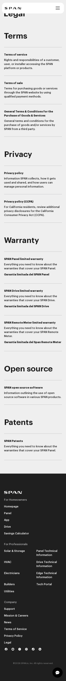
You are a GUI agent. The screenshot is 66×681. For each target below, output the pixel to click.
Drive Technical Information (46, 564)
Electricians (12, 573)
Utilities (9, 591)
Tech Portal (44, 584)
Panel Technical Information (46, 553)
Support (9, 609)
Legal (7, 642)
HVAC (7, 562)
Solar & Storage (14, 551)
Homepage (11, 506)
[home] (13, 8)
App (6, 520)
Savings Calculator (16, 533)
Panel (7, 513)
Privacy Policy (13, 636)
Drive (7, 526)
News (7, 622)
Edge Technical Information (46, 575)
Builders (9, 584)
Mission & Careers (16, 615)
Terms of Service (15, 629)
